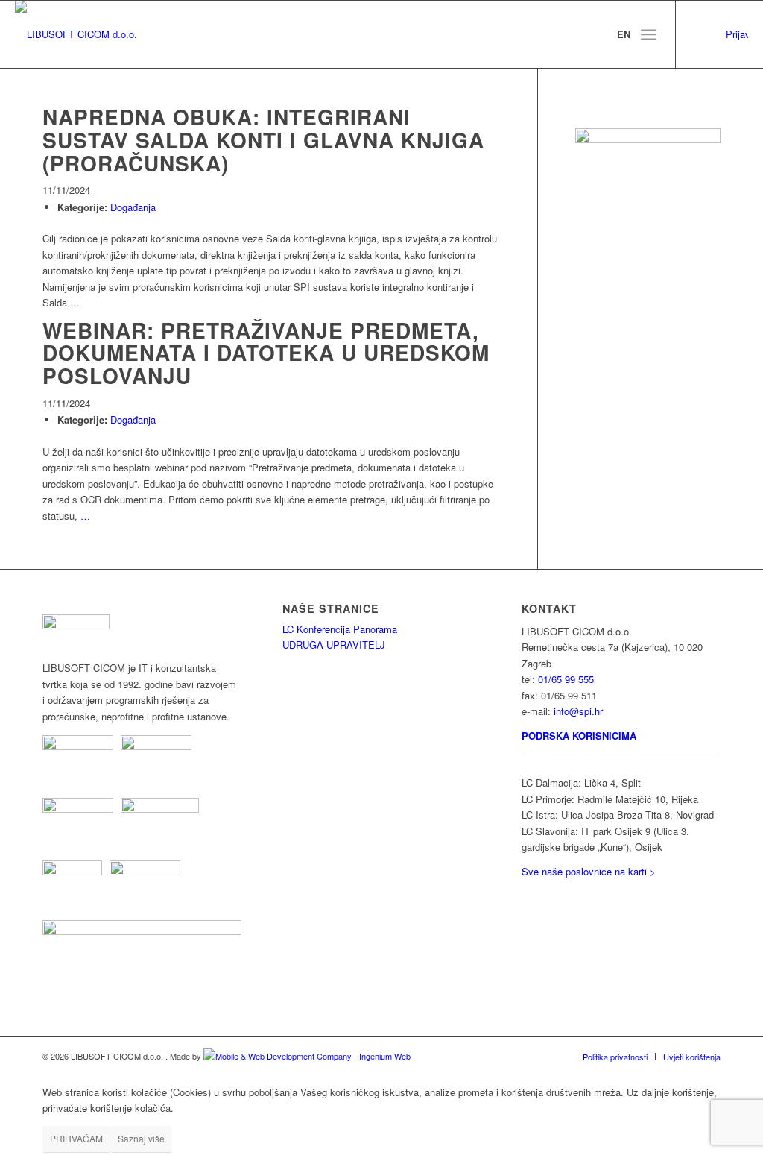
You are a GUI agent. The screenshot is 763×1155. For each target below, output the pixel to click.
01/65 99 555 (566, 679)
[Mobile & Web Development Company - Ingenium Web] (307, 1056)
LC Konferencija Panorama (339, 629)
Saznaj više (141, 1138)
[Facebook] (721, 34)
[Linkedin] (699, 34)
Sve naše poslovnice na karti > (589, 871)
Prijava (737, 34)
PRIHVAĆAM (76, 1138)
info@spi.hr (578, 711)
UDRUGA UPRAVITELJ (333, 645)
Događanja (133, 207)
